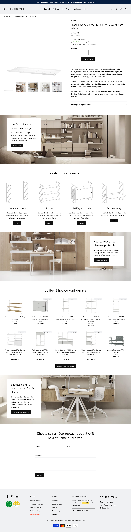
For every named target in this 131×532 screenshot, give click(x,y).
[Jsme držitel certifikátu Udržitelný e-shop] (9, 506)
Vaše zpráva (39, 455)
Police (26, 16)
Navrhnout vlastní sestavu (21, 412)
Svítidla (56, 9)
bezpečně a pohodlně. (85, 42)
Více (86, 9)
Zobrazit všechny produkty (65, 366)
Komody (81, 223)
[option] (34, 49)
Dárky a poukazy (35, 511)
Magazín (54, 507)
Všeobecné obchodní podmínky (65, 520)
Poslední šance (35, 514)
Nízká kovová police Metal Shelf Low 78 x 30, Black (79, 52)
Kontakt (54, 514)
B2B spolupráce (57, 504)
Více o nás (55, 500)
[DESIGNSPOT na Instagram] (17, 496)
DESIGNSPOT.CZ (8, 16)
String (73, 20)
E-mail (68, 446)
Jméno (37, 446)
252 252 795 (104, 508)
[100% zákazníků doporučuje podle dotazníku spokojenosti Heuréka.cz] (16, 506)
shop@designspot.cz (108, 505)
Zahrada (77, 9)
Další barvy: (74, 48)
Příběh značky (17, 145)
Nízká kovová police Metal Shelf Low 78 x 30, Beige (73, 52)
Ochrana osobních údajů (79, 520)
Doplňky (65, 9)
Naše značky (56, 511)
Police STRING (33, 16)
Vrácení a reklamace (36, 504)
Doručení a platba (35, 500)
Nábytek (46, 9)
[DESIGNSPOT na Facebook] (7, 496)
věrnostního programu (89, 44)
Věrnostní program (36, 507)
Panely (17, 223)
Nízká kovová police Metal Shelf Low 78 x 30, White (85, 52)
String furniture (18, 16)
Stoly (113, 220)
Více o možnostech (101, 260)
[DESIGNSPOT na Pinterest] (12, 496)
